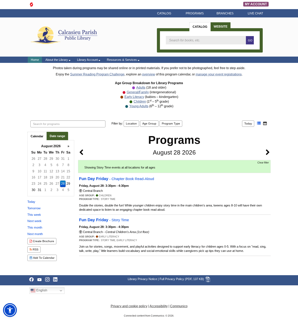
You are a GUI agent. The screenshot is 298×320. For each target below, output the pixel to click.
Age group (149, 123)
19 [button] (51, 177)
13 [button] (57, 171)
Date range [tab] (57, 136)
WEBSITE (220, 26)
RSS (35, 249)
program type (171, 123)
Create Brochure (43, 241)
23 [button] (33, 183)
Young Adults (138, 106)
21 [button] (63, 177)
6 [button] (57, 165)
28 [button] (45, 158)
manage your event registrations (219, 74)
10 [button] (39, 171)
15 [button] (68, 171)
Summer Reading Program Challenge (97, 74)
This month (34, 227)
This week (34, 214)
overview (148, 74)
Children (140, 101)
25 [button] (45, 183)
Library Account (88, 59)
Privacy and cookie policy (129, 306)
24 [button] (39, 183)
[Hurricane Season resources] (31, 4)
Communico (179, 306)
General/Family (138, 92)
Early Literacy (134, 97)
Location (131, 123)
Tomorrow (34, 208)
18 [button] (45, 177)
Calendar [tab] (37, 136)
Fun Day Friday (116, 178)
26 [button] (33, 158)
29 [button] (51, 158)
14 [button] (63, 171)
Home (35, 59)
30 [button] (57, 158)
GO (250, 40)
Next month (35, 234)
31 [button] (63, 158)
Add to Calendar (43, 257)
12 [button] (51, 171)
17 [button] (39, 177)
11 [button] (45, 171)
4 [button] (45, 165)
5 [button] (51, 165)
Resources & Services (122, 59)
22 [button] (68, 177)
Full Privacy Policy (172, 279)
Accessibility (159, 306)
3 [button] (39, 165)
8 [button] (68, 165)
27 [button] (39, 158)
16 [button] (33, 177)
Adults (140, 87)
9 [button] (33, 171)
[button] (259, 123)
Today (248, 123)
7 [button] (63, 165)
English (41, 290)
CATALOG (200, 26)
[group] (51, 168)
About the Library (57, 59)
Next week (34, 221)
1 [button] (68, 158)
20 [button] (57, 177)
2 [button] (33, 165)
